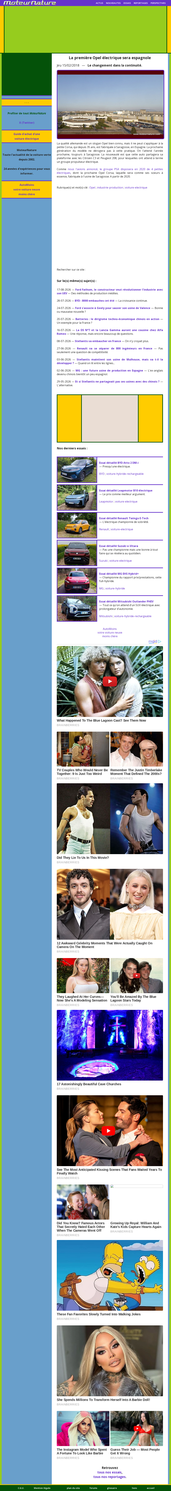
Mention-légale (42, 1487)
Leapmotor (106, 501)
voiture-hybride (115, 588)
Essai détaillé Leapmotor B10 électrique (125, 490)
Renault (104, 529)
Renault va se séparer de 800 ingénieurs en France (114, 348)
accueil (150, 1487)
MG (101, 588)
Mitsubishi (105, 616)
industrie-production (110, 187)
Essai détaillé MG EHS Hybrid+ (119, 574)
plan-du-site (73, 1487)
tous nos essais (109, 1472)
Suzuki (103, 561)
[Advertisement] (85, 29)
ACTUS (99, 3)
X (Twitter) (26, 123)
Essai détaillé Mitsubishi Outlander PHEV (126, 601)
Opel (92, 187)
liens (134, 1487)
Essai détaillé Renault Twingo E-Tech (123, 518)
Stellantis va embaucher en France (98, 341)
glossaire (112, 1487)
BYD (102, 474)
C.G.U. (21, 1487)
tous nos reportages (109, 1476)
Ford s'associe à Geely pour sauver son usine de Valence (112, 308)
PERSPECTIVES (158, 3)
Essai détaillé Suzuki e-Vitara (118, 546)
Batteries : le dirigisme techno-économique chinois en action (117, 319)
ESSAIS (127, 3)
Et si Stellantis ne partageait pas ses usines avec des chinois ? (117, 381)
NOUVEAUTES (113, 3)
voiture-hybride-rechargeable (125, 474)
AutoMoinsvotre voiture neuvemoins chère (26, 189)
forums (93, 1487)
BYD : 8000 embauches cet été (94, 300)
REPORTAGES (141, 3)
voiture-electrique (136, 187)
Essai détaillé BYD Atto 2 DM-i (119, 463)
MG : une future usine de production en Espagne (109, 370)
